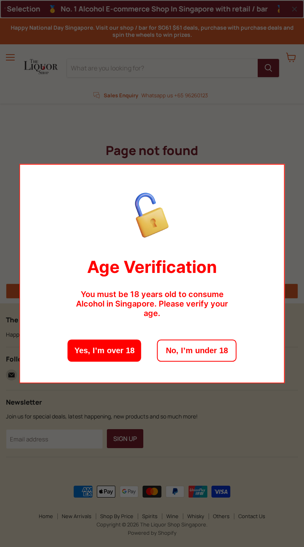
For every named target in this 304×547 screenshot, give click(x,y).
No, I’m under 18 (197, 350)
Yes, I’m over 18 (104, 350)
